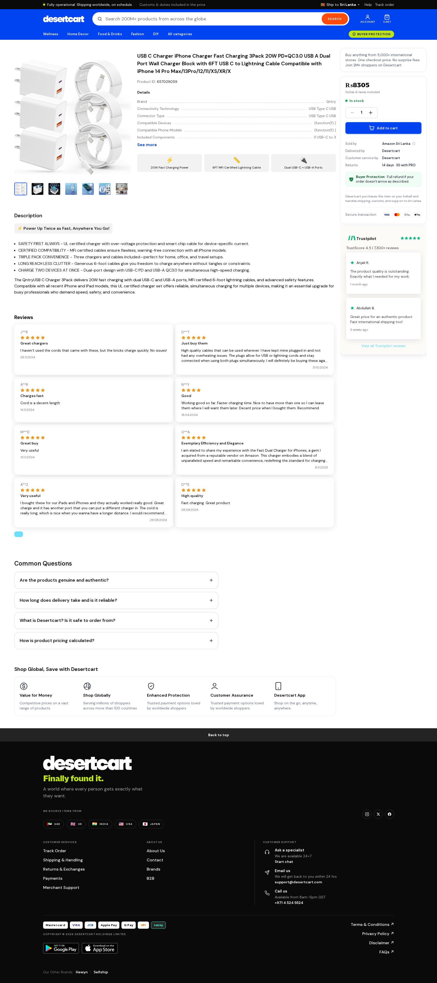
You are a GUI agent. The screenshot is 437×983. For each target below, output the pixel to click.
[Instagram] (367, 814)
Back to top (218, 735)
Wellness (50, 34)
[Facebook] (389, 814)
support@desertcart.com (298, 882)
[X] (378, 814)
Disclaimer (381, 943)
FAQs (386, 952)
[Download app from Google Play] (61, 948)
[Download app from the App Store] (100, 948)
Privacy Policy (378, 933)
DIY (156, 34)
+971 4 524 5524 (289, 902)
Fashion (137, 34)
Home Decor (78, 34)
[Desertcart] (63, 19)
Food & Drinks (110, 34)
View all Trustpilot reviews (383, 345)
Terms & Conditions (372, 924)
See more (147, 144)
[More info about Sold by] (413, 143)
